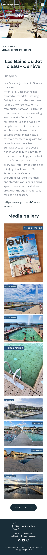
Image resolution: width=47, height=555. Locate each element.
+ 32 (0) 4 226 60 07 (25, 533)
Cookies (29, 550)
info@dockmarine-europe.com (25, 536)
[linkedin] (23, 540)
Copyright (8, 547)
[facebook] (19, 540)
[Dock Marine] (10, 4)
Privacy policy (20, 550)
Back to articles (23, 507)
